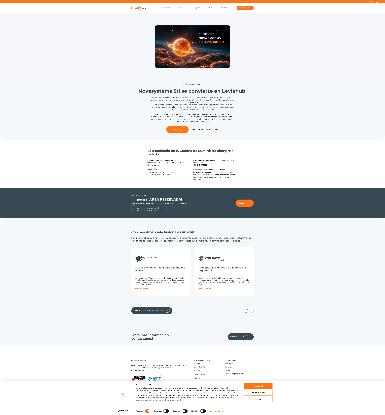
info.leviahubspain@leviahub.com (161, 368)
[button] (370, 2)
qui (158, 405)
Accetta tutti (258, 386)
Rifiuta (258, 399)
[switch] (166, 411)
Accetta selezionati (258, 392)
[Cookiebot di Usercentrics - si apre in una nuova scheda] (123, 411)
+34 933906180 (141, 368)
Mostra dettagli (214, 411)
